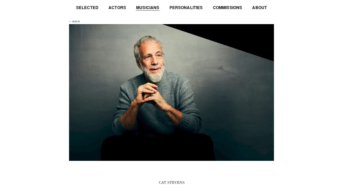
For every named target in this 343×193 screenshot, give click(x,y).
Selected (87, 7)
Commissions (227, 7)
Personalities (186, 7)
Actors (117, 7)
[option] (171, 92)
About (259, 7)
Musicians (147, 7)
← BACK (74, 21)
